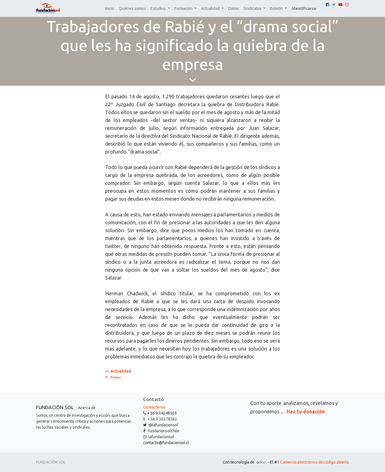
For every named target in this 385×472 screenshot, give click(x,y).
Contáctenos (154, 407)
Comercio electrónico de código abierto (314, 462)
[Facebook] (327, 4)
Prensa (115, 377)
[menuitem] (109, 8)
